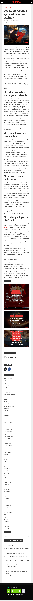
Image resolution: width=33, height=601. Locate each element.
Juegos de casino (16, 336)
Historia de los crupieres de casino (16, 343)
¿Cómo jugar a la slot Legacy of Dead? (15, 553)
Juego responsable (16, 292)
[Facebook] (9, 369)
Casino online (11, 6)
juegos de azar (16, 333)
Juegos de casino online (16, 338)
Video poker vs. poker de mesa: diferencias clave (17, 569)
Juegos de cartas (16, 335)
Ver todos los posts (24, 352)
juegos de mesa (16, 340)
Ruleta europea (24, 6)
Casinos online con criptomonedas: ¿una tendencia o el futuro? (15, 565)
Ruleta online (7, 7)
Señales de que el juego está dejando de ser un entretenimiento (16, 297)
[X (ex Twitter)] (5, 369)
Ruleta (17, 6)
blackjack (6, 227)
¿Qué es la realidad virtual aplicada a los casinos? (16, 320)
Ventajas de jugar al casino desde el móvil (15, 576)
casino (5, 6)
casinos (8, 48)
